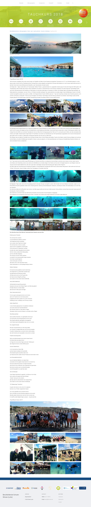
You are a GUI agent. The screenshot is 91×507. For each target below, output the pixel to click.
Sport (32, 31)
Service (80, 24)
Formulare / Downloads (50, 25)
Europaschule (42, 3)
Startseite (21, 3)
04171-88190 (47, 496)
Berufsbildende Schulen (14, 31)
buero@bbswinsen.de (49, 499)
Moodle (70, 24)
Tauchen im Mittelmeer (45, 31)
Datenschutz (60, 499)
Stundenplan (21, 24)
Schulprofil (51, 3)
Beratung (40, 24)
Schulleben (59, 3)
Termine (31, 24)
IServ (11, 24)
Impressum (60, 496)
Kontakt (67, 3)
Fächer (28, 31)
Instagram (60, 24)
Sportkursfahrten (37, 31)
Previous (4, 22)
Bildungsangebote (31, 3)
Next (86, 22)
